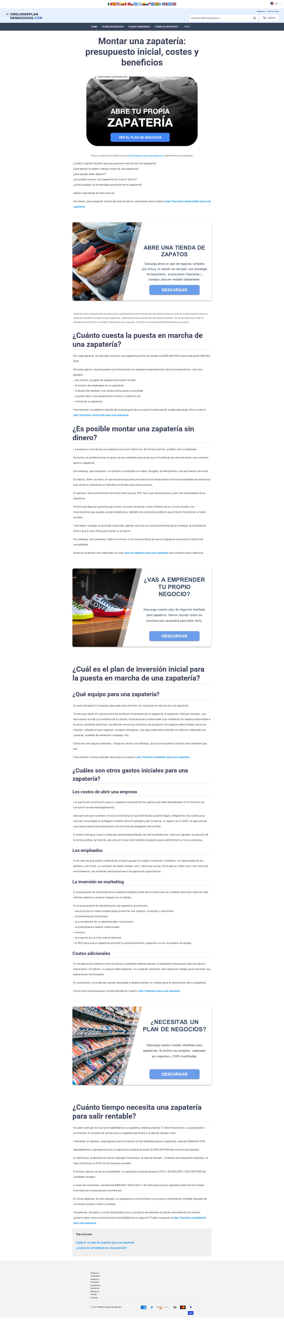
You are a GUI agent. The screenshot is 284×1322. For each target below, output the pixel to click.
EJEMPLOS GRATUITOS (166, 26)
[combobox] (224, 18)
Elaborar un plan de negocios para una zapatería (105, 1242)
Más (187, 26)
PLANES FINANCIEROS (139, 26)
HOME (94, 26)
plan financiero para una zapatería (159, 990)
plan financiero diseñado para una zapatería (163, 757)
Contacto (94, 1298)
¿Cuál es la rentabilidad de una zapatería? (101, 1247)
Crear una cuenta (273, 11)
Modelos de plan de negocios (109, 1307)
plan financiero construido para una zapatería (101, 414)
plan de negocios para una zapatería (145, 155)
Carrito (271, 18)
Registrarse (261, 11)
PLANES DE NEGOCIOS (113, 26)
